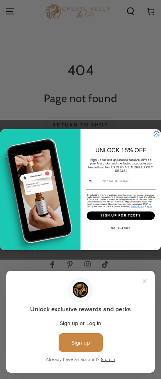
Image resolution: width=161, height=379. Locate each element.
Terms (149, 206)
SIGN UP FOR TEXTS (121, 215)
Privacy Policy (137, 206)
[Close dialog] (156, 133)
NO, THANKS (121, 227)
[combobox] (93, 181)
